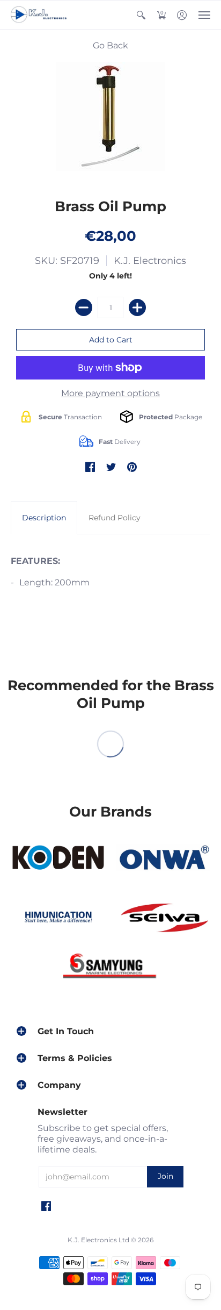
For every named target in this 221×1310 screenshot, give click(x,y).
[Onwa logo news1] (163, 858)
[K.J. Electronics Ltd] (40, 15)
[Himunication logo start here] (58, 918)
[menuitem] (141, 15)
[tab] (44, 517)
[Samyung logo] (110, 968)
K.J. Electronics (150, 261)
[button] (141, 15)
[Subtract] (83, 307)
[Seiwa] (163, 919)
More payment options (110, 393)
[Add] (137, 307)
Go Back (110, 45)
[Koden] (58, 857)
